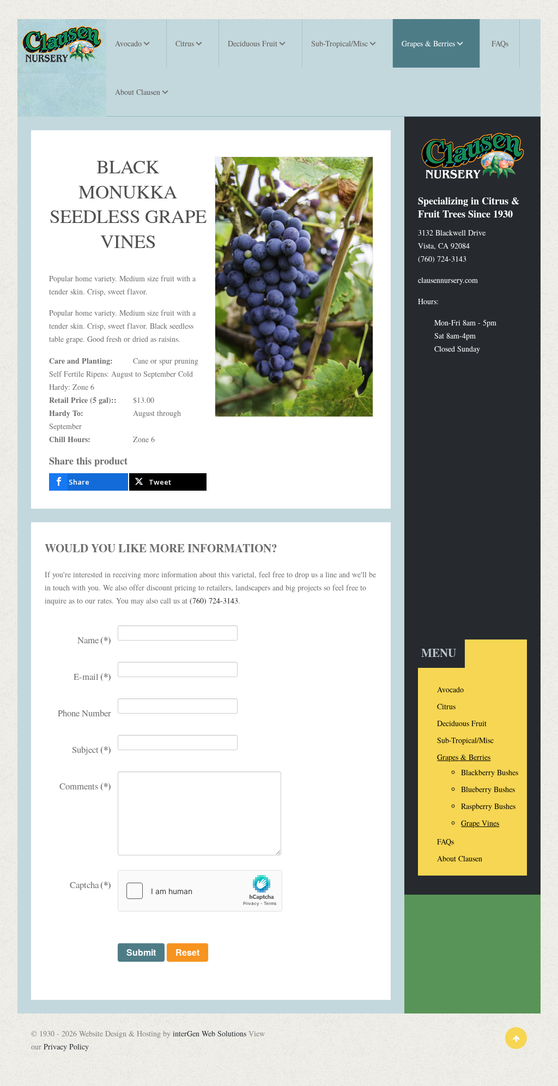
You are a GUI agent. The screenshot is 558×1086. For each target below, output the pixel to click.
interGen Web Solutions (209, 1033)
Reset (187, 952)
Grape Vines (480, 823)
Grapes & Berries (463, 757)
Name (94, 640)
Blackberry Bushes (489, 772)
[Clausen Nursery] (61, 44)
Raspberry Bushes (488, 806)
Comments (85, 786)
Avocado (450, 689)
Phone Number (84, 713)
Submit (141, 952)
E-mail (92, 676)
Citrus (446, 706)
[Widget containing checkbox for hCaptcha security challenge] (200, 891)
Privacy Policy (66, 1046)
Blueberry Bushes (488, 789)
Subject (91, 749)
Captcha (90, 884)
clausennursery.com (448, 280)
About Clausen (459, 858)
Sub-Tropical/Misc (465, 740)
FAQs (445, 841)
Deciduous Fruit (462, 723)
